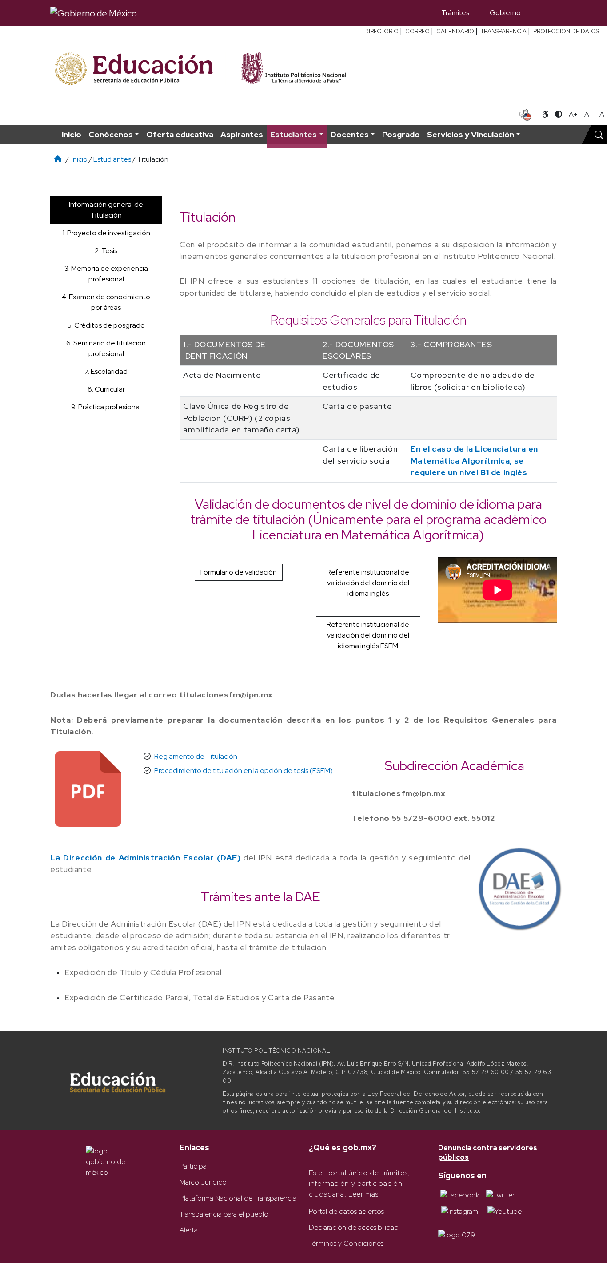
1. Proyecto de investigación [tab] (106, 233)
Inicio (71, 134)
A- (588, 114)
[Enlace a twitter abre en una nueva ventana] (500, 1194)
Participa (193, 1166)
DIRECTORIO (381, 31)
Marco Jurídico (203, 1182)
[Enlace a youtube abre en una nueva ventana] (504, 1211)
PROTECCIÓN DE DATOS (566, 31)
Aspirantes (241, 134)
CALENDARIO (455, 31)
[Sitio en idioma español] (525, 113)
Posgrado (401, 134)
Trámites (455, 12)
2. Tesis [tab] (106, 250)
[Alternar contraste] (558, 114)
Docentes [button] (350, 134)
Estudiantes (112, 159)
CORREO (417, 31)
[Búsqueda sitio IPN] (599, 134)
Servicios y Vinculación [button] (470, 134)
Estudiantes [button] (293, 134)
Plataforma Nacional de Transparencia (238, 1198)
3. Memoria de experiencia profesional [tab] (106, 274)
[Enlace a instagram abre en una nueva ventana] (459, 1211)
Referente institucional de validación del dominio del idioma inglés (368, 582)
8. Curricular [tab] (106, 389)
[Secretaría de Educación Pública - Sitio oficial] (139, 69)
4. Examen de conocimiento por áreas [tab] (106, 302)
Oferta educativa (179, 134)
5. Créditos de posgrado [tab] (106, 325)
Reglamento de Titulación (195, 756)
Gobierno (505, 12)
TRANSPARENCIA (504, 31)
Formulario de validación (238, 572)
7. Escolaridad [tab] (106, 371)
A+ (573, 114)
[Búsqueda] (544, 13)
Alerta (189, 1230)
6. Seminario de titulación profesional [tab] (106, 348)
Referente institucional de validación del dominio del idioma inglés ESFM (368, 635)
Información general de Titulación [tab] (106, 210)
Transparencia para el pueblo (224, 1214)
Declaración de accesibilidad (354, 1227)
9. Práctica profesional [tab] (106, 407)
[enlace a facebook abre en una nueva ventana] (459, 1194)
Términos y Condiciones (346, 1243)
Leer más (363, 1194)
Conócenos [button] (110, 134)
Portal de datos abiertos (346, 1211)
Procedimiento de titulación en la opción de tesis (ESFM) (243, 770)
